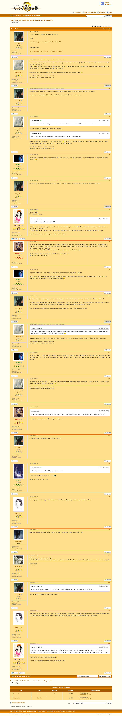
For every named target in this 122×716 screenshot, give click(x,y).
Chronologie (16, 694)
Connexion (27, 15)
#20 (109, 582)
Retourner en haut (31, 711)
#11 (109, 324)
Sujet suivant (26, 676)
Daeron (17, 513)
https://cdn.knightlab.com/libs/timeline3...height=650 (45, 42)
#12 (109, 352)
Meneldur (39, 698)
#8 (109, 241)
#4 (109, 116)
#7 (109, 209)
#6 (109, 180)
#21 (109, 610)
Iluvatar (90, 698)
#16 (109, 463)
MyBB (14, 714)
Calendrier (102, 12)
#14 (109, 407)
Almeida (18, 542)
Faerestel (17, 72)
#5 (109, 154)
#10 (109, 295)
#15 (109, 435)
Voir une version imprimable (18, 702)
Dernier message (84, 694)
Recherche (78, 12)
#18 (109, 529)
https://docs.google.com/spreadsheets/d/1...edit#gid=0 (46, 51)
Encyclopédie (48, 20)
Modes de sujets (107, 28)
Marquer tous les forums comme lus (56, 711)
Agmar (17, 44)
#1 (109, 31)
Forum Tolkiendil (15, 20)
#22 (109, 643)
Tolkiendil (12, 711)
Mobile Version (41, 711)
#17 (109, 496)
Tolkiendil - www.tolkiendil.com (32, 20)
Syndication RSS (70, 711)
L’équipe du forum (21, 711)
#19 (109, 555)
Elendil (89, 694)
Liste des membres (90, 12)
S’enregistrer (36, 15)
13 (54, 694)
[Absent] (21, 513)
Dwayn (17, 566)
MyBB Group (26, 714)
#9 (109, 269)
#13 (109, 378)
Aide (110, 12)
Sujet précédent (16, 676)
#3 (109, 88)
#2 (109, 60)
